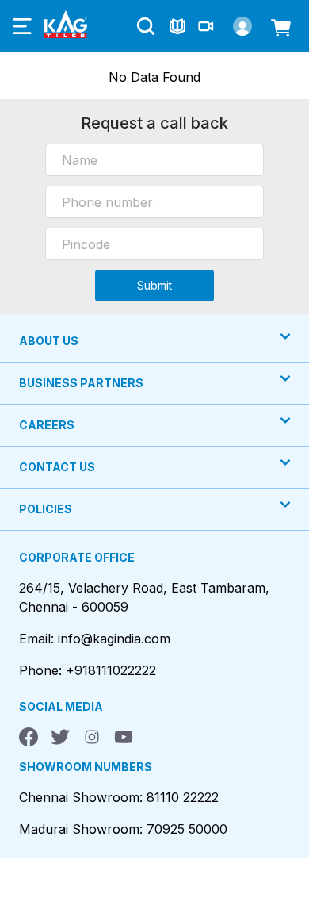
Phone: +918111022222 (87, 670)
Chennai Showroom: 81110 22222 (119, 797)
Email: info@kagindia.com (94, 639)
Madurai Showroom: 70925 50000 (123, 829)
